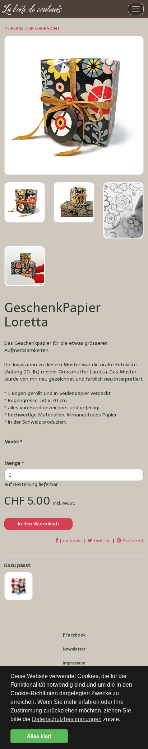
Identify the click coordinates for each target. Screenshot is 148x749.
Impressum (74, 662)
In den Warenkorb (38, 524)
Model (13, 442)
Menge (14, 463)
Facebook (75, 635)
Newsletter (74, 649)
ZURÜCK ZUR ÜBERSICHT (32, 28)
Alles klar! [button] (39, 736)
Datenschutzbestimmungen (67, 719)
